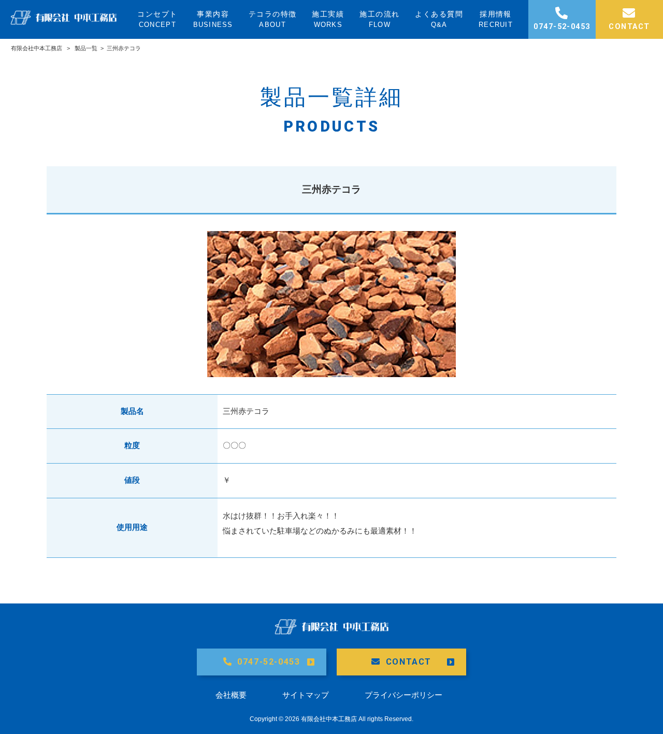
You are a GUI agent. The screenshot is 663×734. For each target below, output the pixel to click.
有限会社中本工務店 (36, 48)
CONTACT (408, 662)
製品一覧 (86, 48)
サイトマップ (305, 694)
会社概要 (231, 694)
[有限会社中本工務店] (63, 22)
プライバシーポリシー (403, 694)
